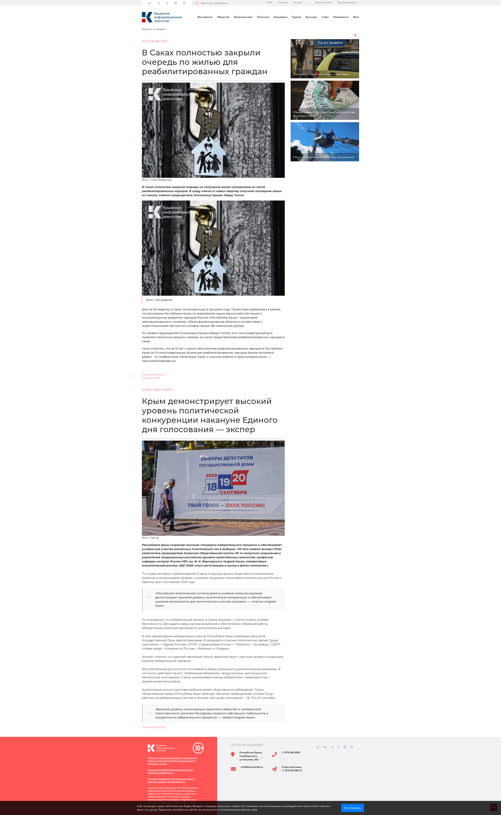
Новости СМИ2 (151, 378)
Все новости (205, 17)
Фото (356, 17)
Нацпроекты (341, 17)
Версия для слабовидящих (214, 3)
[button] (355, 35)
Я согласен (352, 808)
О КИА (269, 2)
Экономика (280, 17)
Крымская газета (323, 2)
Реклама (298, 2)
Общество (223, 17)
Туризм (296, 17)
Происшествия (243, 17)
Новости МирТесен (154, 374)
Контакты (283, 2)
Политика (263, 17)
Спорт (325, 17)
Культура (311, 17)
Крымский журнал (347, 2)
